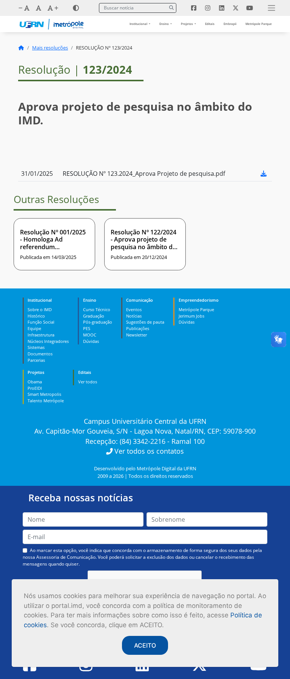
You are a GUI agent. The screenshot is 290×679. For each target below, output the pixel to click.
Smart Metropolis (44, 394)
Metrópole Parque (258, 24)
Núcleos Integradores (48, 341)
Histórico (36, 316)
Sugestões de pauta (145, 322)
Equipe (34, 328)
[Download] (264, 173)
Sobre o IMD (40, 309)
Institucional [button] (139, 24)
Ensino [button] (164, 24)
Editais (209, 24)
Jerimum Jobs (191, 316)
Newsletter (136, 335)
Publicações (137, 328)
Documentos (40, 354)
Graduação (93, 316)
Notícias (134, 316)
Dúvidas (91, 341)
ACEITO (145, 645)
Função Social (41, 322)
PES (86, 328)
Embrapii (230, 24)
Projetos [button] (187, 24)
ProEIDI (35, 388)
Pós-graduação (97, 322)
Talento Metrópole (46, 400)
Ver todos (87, 381)
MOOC (89, 335)
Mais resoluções (50, 47)
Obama (35, 381)
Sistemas (36, 347)
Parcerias (36, 360)
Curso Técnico (96, 309)
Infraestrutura (41, 335)
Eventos (134, 309)
